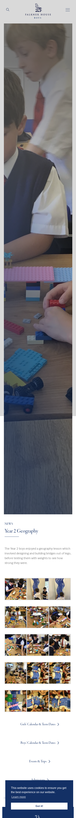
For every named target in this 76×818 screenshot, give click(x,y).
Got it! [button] (39, 806)
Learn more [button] (18, 796)
